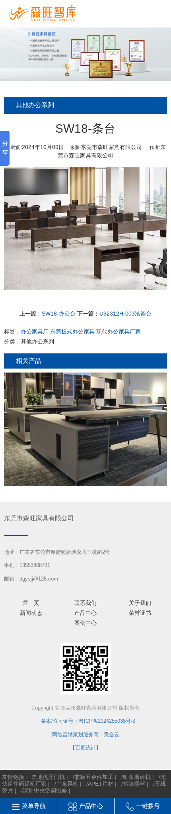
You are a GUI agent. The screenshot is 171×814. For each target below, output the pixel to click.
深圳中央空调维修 (45, 790)
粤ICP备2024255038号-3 (107, 721)
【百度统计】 (85, 748)
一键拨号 (148, 805)
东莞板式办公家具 (72, 331)
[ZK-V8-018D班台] (85, 429)
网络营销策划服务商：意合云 (85, 735)
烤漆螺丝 (134, 784)
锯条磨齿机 (137, 777)
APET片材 (100, 784)
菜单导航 (34, 805)
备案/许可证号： (57, 721)
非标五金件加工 (93, 777)
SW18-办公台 (59, 313)
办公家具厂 (35, 331)
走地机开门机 (48, 777)
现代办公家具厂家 (118, 331)
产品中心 (91, 805)
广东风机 (67, 784)
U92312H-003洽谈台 (125, 313)
